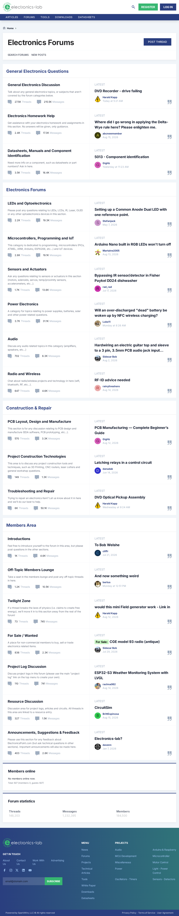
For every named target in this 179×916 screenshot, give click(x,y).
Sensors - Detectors (164, 879)
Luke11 (106, 321)
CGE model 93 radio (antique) (128, 642)
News (84, 849)
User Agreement (165, 912)
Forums (29, 17)
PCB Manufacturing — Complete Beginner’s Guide (131, 430)
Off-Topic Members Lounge (31, 570)
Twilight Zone (19, 601)
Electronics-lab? (108, 739)
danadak (108, 468)
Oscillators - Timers (126, 879)
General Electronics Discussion (34, 85)
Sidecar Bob (110, 356)
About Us (6, 862)
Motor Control (160, 862)
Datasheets (86, 17)
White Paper (88, 885)
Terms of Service (146, 912)
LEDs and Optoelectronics (29, 203)
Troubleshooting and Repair (31, 491)
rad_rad (107, 286)
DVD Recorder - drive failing (118, 91)
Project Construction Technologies (37, 456)
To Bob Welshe (107, 545)
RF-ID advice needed (112, 380)
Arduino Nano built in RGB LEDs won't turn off (133, 244)
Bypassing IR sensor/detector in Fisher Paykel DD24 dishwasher (127, 278)
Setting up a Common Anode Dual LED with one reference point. (131, 212)
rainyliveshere (111, 386)
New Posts (38, 54)
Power (118, 868)
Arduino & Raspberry (164, 849)
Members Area (21, 525)
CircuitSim (103, 707)
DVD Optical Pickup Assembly (120, 497)
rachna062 (109, 684)
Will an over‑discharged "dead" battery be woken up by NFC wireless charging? (131, 313)
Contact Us (21, 862)
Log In (168, 7)
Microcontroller (161, 855)
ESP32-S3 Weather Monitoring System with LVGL (131, 675)
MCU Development (126, 855)
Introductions (19, 539)
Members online (21, 771)
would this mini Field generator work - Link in (132, 607)
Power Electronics (23, 304)
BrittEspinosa (111, 713)
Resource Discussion (25, 701)
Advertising (57, 860)
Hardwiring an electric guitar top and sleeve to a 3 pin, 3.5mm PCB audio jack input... (132, 347)
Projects (86, 862)
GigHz (106, 163)
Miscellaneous (123, 862)
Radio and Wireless (24, 374)
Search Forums (18, 54)
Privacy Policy (129, 912)
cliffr (105, 551)
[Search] (133, 7)
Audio (13, 339)
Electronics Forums (26, 189)
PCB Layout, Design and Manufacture (39, 421)
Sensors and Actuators (27, 269)
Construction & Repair (29, 407)
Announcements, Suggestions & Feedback (44, 732)
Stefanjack (109, 220)
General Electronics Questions (37, 71)
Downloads (87, 891)
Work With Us (38, 862)
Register (148, 7)
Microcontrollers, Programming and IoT (41, 238)
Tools (45, 17)
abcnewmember (112, 133)
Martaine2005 (111, 250)
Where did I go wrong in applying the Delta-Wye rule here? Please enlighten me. (131, 124)
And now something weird (117, 576)
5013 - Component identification (122, 157)
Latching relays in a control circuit (123, 462)
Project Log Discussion (27, 666)
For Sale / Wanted (23, 635)
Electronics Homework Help (31, 116)
